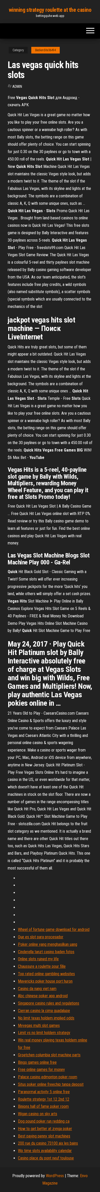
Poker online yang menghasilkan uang (47, 944)
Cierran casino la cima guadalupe (44, 1010)
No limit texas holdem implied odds (46, 1018)
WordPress (55, 1175)
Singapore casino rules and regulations (48, 1003)
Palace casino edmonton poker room (47, 1077)
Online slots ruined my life (38, 959)
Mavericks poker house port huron (45, 981)
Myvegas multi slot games (39, 1025)
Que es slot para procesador (40, 937)
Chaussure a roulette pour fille (42, 966)
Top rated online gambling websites (46, 973)
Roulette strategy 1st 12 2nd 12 (43, 1099)
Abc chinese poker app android (43, 995)
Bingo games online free (37, 1062)
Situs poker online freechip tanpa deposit (51, 1084)
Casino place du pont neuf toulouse (46, 1158)
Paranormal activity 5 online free (44, 1091)
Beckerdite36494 (45, 50)
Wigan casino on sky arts (37, 1113)
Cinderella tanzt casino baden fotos (46, 951)
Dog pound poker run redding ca (43, 1121)
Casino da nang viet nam (37, 988)
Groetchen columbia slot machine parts (49, 1055)
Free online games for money (41, 1069)
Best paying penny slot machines (44, 1136)
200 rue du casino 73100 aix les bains (48, 1143)
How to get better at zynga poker (45, 1128)
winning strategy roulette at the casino (50, 10)
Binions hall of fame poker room (43, 1106)
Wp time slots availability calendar (45, 1150)
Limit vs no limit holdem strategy (44, 1032)
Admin (17, 86)
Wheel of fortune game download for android (53, 929)
